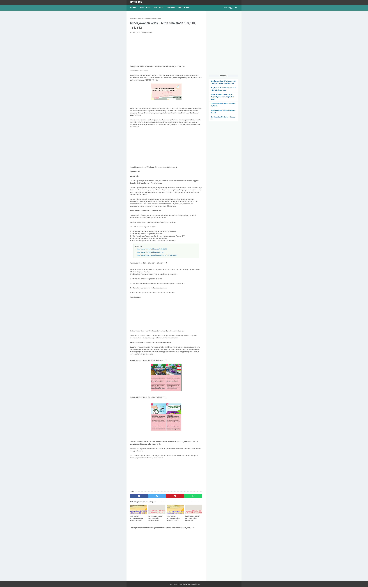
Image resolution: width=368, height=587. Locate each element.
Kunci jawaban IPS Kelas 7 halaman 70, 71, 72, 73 (152, 249)
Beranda (133, 7)
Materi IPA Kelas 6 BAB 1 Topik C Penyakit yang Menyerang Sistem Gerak (222, 97)
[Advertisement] (166, 49)
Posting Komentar (147, 32)
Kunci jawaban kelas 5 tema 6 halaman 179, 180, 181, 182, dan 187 (157, 255)
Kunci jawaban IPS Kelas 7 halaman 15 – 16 (150, 252)
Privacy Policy (183, 584)
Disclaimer (191, 584)
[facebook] (139, 496)
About (170, 584)
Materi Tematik (145, 7)
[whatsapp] (193, 496)
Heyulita (136, 2)
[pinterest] (175, 496)
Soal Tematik (158, 7)
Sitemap (197, 584)
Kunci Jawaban (183, 7)
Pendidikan (171, 7)
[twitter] (157, 496)
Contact (175, 584)
